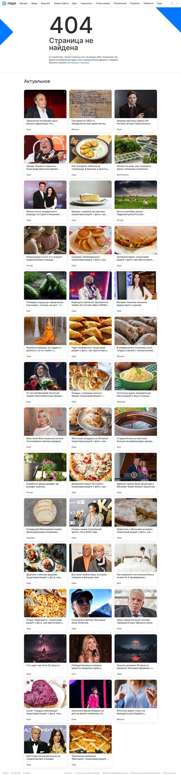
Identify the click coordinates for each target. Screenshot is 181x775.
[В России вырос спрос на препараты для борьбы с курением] (136, 701)
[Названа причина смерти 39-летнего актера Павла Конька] (136, 111)
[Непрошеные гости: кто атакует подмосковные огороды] (45, 247)
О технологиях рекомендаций (87, 773)
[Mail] (4, 3)
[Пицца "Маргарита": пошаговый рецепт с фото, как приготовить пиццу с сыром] (45, 610)
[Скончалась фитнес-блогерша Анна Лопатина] (90, 610)
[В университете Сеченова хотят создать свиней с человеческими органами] (136, 338)
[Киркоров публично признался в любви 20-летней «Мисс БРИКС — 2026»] (90, 292)
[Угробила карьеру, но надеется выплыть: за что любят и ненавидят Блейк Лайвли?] (45, 338)
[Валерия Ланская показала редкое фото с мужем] (136, 292)
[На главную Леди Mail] (11, 3)
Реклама (26, 773)
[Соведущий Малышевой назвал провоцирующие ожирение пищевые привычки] (45, 519)
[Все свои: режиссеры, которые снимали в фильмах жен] (90, 565)
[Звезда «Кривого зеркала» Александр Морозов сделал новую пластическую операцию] (45, 156)
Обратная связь (169, 773)
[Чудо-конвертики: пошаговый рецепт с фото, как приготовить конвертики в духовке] (90, 338)
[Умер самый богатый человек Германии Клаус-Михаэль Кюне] (136, 610)
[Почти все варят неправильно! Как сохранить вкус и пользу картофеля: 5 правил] (136, 383)
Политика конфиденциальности (115, 773)
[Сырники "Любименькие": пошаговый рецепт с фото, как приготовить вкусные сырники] (90, 247)
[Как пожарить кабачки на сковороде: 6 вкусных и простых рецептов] (90, 156)
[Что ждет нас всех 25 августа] (45, 655)
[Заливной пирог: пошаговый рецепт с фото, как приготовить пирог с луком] (136, 247)
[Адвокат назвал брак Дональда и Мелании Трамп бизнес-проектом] (136, 474)
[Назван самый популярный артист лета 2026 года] (90, 519)
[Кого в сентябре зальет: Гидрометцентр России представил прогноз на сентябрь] (136, 202)
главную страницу (79, 62)
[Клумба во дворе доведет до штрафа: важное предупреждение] (45, 474)
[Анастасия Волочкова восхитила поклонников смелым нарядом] (45, 428)
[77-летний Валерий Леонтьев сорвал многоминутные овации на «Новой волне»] (45, 383)
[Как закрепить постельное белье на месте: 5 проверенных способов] (136, 565)
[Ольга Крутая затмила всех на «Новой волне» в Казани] (45, 746)
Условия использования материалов (145, 773)
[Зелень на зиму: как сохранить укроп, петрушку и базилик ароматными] (136, 156)
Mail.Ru (6, 773)
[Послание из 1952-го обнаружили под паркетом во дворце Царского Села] (90, 111)
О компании (16, 773)
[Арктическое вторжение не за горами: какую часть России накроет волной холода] (136, 746)
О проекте (68, 773)
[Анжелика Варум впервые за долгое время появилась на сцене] (90, 701)
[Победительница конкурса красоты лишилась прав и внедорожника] (90, 655)
